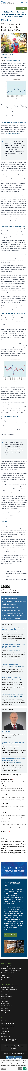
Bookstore (6, 812)
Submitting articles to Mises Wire (10, 607)
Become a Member (11, 935)
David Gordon (21, 679)
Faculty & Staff (4, 1001)
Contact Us (4, 1012)
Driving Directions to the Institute (9, 989)
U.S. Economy (7, 57)
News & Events (7, 803)
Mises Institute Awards (6, 996)
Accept (24, 1068)
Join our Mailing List (5, 1036)
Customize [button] (3, 1068)
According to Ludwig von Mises (12, 133)
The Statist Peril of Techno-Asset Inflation (13, 694)
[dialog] (14, 1065)
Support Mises (21, 8)
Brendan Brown (18, 696)
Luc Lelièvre (17, 650)
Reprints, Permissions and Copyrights (11, 610)
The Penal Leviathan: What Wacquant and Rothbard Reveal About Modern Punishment (13, 646)
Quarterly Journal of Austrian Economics (10, 970)
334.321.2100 (8, 1028)
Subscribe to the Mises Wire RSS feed (11, 618)
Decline (20, 1068)
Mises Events (4, 994)
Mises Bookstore (5, 999)
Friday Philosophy (13, 679)
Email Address (5, 831)
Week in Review (7, 795)
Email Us (3, 1034)
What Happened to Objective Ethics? (12, 677)
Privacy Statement (5, 1010)
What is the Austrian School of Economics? (11, 968)
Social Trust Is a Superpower (10, 664)
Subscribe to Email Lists (6, 1005)
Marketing (4, 839)
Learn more (9, 846)
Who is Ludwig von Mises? (7, 966)
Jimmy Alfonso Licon (19, 666)
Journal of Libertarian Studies (8, 973)
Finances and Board (5, 1003)
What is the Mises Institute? (7, 987)
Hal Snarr (16, 632)
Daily (4, 786)
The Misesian (6, 821)
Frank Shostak (16, 60)
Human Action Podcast (6, 977)
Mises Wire (6, 20)
